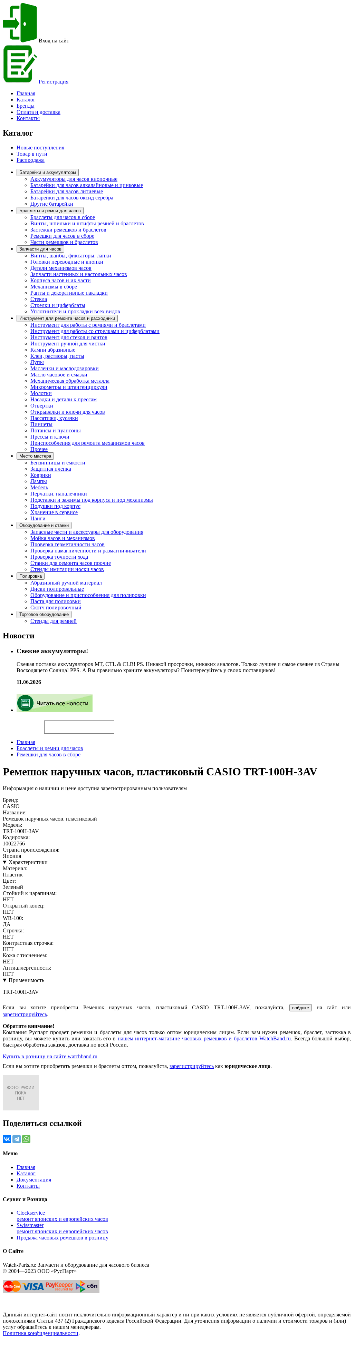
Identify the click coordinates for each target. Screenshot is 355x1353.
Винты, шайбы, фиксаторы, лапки (70, 255)
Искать (23, 723)
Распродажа (31, 160)
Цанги (38, 518)
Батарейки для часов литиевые (66, 191)
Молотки (41, 393)
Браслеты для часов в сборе (62, 217)
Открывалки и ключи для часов (67, 412)
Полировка (30, 576)
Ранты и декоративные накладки (69, 293)
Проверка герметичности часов (67, 544)
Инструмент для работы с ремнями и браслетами (88, 325)
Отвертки (41, 406)
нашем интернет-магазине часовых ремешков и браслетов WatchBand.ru (204, 1038)
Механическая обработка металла (69, 381)
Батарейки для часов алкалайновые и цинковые (86, 185)
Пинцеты (41, 424)
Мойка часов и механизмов (62, 538)
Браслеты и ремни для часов (50, 210)
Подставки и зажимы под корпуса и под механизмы (91, 500)
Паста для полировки (55, 601)
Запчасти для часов (40, 249)
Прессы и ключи (49, 437)
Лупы (37, 362)
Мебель (39, 487)
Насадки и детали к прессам (63, 399)
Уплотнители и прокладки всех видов (75, 311)
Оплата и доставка (38, 112)
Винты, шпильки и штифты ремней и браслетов (87, 223)
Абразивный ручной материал (66, 583)
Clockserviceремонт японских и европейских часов (62, 1216)
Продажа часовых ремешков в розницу (62, 1238)
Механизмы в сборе (53, 287)
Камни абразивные (52, 350)
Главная (26, 742)
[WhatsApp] (26, 1139)
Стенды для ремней (53, 621)
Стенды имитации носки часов (67, 569)
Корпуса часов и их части (60, 280)
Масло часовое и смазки (58, 375)
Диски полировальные (57, 589)
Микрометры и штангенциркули (68, 387)
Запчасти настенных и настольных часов (78, 274)
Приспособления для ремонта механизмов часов (87, 443)
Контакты (28, 118)
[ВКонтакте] (7, 1139)
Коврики (40, 475)
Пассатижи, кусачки (54, 418)
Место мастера (35, 456)
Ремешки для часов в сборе (62, 236)
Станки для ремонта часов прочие (70, 563)
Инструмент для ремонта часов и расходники (67, 318)
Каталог (26, 99)
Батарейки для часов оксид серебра (71, 197)
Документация (34, 1180)
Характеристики (28, 862)
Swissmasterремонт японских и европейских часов (62, 1228)
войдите (300, 1007)
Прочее (39, 449)
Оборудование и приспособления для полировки (88, 595)
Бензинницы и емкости (57, 462)
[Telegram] (16, 1139)
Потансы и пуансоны (55, 430)
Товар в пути (32, 154)
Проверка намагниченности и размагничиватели (88, 550)
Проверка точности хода (59, 557)
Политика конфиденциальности (40, 1333)
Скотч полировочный (55, 607)
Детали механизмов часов (61, 268)
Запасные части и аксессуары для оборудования (86, 532)
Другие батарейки (51, 204)
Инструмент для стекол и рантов (68, 337)
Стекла (38, 299)
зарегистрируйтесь (25, 1014)
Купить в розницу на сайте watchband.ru (50, 1056)
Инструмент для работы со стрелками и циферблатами (95, 331)
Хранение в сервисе (54, 512)
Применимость (26, 980)
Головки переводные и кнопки (66, 262)
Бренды (26, 106)
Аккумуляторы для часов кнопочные (73, 179)
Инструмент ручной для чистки (67, 343)
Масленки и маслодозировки (64, 368)
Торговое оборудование (44, 614)
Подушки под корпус (55, 506)
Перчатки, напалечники (58, 494)
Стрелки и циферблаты (57, 305)
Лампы (38, 481)
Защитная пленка (50, 469)
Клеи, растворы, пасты (57, 356)
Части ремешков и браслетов (64, 242)
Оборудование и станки (44, 525)
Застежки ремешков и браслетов (68, 230)
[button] (126, 724)
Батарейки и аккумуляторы (47, 172)
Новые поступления (40, 147)
